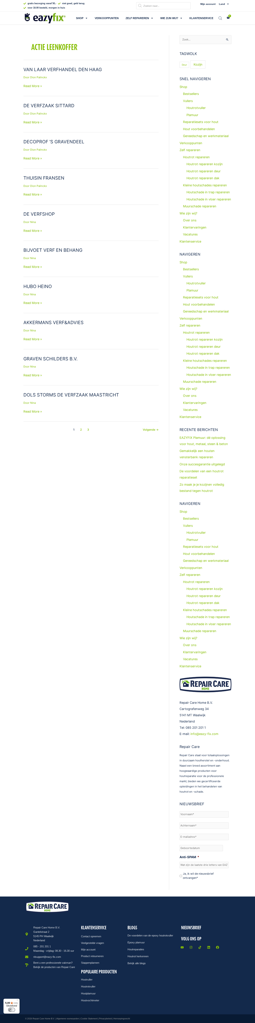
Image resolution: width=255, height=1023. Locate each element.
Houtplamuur (88, 993)
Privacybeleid (105, 1018)
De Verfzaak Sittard (48, 105)
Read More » (32, 86)
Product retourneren (92, 956)
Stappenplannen (90, 962)
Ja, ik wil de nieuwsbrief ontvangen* (198, 876)
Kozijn (198, 64)
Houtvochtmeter (90, 1000)
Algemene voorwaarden (67, 1018)
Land (222, 4)
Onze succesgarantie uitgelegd (202, 464)
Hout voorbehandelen (199, 129)
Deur (184, 64)
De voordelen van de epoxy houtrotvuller (150, 935)
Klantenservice (201, 18)
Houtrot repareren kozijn (204, 164)
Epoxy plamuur (136, 942)
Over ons (189, 220)
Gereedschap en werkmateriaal (206, 136)
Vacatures (190, 234)
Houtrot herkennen (138, 956)
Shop (79, 18)
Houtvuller (86, 979)
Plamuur (192, 115)
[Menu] (17, 1001)
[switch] (11, 1010)
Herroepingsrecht (121, 1018)
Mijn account (208, 4)
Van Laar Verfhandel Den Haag (62, 69)
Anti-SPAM (189, 857)
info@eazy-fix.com (204, 734)
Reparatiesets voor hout (200, 122)
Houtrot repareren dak (202, 178)
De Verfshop (39, 214)
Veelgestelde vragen (92, 942)
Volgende (151, 429)
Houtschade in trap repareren (208, 192)
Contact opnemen (91, 936)
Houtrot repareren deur (203, 171)
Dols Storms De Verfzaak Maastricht (71, 395)
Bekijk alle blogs (137, 963)
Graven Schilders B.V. (50, 358)
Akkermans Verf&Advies (53, 322)
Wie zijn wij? (169, 18)
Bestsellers (191, 94)
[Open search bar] (220, 18)
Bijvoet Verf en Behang (52, 250)
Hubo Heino (37, 286)
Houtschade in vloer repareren (208, 199)
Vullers (188, 101)
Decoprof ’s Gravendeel (53, 141)
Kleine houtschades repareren (205, 185)
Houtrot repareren (196, 157)
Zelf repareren (137, 18)
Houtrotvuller (196, 108)
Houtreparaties (136, 949)
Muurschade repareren (199, 206)
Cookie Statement (89, 1018)
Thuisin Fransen (43, 178)
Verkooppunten (107, 18)
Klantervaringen (194, 227)
